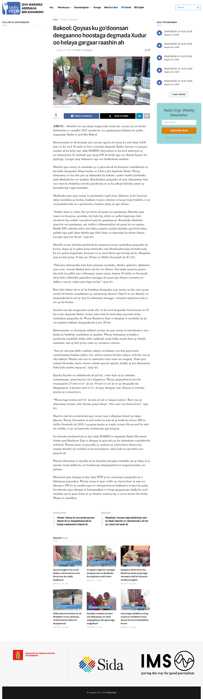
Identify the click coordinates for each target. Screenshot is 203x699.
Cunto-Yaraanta (131, 564)
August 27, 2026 (95, 580)
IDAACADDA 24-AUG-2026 (178, 68)
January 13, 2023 (63, 50)
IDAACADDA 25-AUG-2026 (178, 56)
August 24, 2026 (61, 627)
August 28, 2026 (61, 584)
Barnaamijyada (81, 7)
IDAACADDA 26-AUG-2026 (178, 43)
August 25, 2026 (129, 584)
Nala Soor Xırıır (111, 7)
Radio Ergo (111, 693)
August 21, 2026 (95, 627)
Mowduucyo (63, 7)
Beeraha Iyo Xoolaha (99, 607)
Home (55, 20)
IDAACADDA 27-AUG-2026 (178, 31)
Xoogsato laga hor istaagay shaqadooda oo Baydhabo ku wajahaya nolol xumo (101, 573)
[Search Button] (198, 7)
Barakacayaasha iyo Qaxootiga (65, 563)
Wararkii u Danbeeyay (69, 20)
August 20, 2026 (129, 627)
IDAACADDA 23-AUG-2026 (178, 81)
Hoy (51, 7)
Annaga (97, 7)
